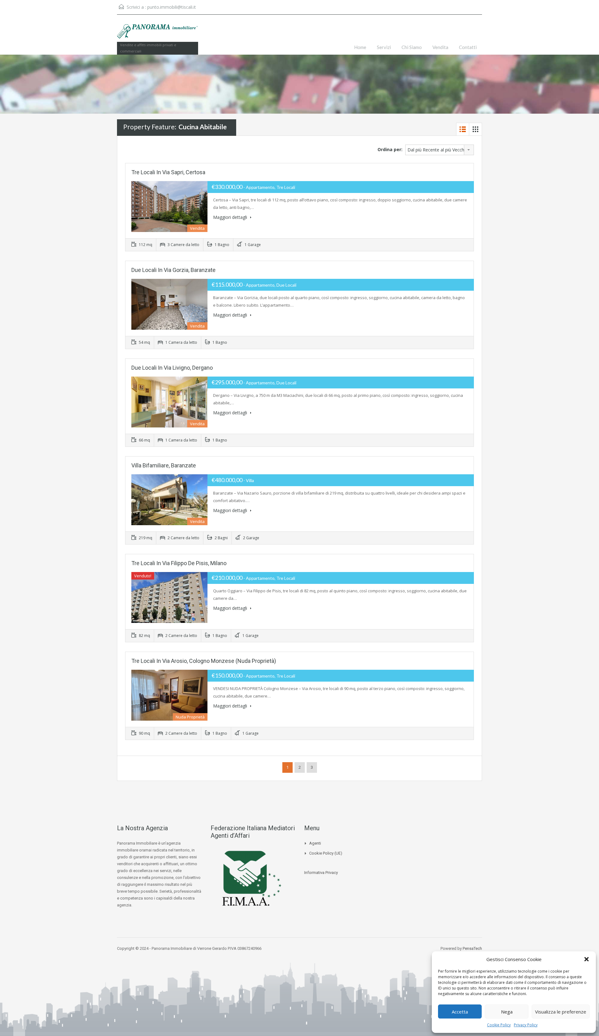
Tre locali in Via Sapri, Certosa (168, 172)
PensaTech (472, 948)
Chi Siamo (412, 47)
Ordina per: (389, 149)
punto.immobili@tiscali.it (171, 7)
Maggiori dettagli (230, 217)
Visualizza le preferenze (560, 1012)
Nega (507, 1012)
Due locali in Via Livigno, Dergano (172, 367)
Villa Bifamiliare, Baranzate (163, 465)
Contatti (468, 47)
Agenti (315, 843)
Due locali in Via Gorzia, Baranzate (173, 270)
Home (360, 47)
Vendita (440, 47)
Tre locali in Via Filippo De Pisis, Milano (178, 563)
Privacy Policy (526, 1025)
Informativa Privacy (321, 872)
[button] (586, 959)
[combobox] (439, 150)
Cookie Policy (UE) (325, 853)
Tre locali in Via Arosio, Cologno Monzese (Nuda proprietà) (203, 661)
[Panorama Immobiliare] (157, 34)
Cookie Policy (499, 1025)
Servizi (384, 47)
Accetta (460, 1012)
